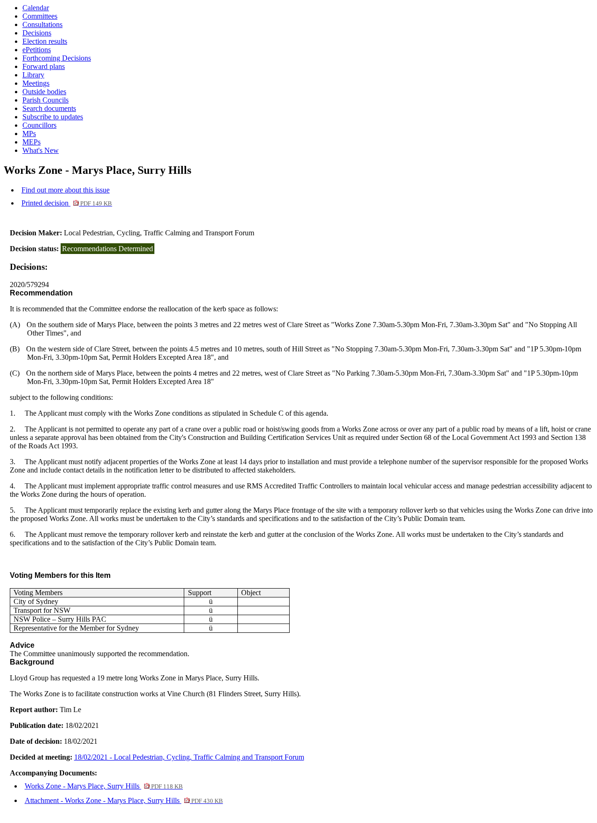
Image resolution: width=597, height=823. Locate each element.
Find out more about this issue (65, 190)
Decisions (36, 33)
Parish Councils (45, 100)
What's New (40, 150)
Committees (39, 16)
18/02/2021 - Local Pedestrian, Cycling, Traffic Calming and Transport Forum (189, 757)
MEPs (31, 142)
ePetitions (36, 50)
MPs (29, 133)
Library (33, 75)
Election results (44, 41)
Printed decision (66, 203)
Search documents (49, 108)
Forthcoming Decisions (56, 58)
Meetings (35, 83)
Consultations (42, 24)
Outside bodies (44, 92)
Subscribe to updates (52, 117)
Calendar (35, 8)
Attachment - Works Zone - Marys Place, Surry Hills (124, 800)
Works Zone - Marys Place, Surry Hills (104, 786)
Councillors (39, 125)
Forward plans (43, 66)
